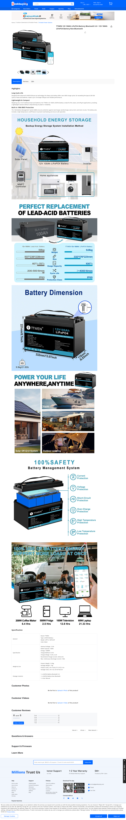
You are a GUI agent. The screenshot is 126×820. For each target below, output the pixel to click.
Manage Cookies (9, 816)
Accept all (98, 816)
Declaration (48, 788)
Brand (36, 8)
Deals (43, 8)
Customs (48, 790)
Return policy (49, 785)
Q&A (32, 81)
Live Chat (92, 790)
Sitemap (14, 796)
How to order (15, 783)
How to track (15, 785)
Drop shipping (32, 788)
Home (13, 22)
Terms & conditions (50, 783)
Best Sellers (26, 8)
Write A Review (18, 723)
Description (16, 81)
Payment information (34, 785)
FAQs (13, 792)
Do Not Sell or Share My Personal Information (51, 793)
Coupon (52, 8)
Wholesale (31, 787)
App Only (61, 8)
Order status (14, 794)
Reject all (117, 816)
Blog (69, 8)
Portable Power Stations (45, 22)
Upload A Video (62, 703)
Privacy (48, 787)
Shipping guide (32, 783)
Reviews (25, 81)
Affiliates (31, 790)
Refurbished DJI (79, 8)
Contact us (14, 788)
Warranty (14, 790)
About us (14, 787)
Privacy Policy (11, 811)
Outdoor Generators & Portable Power (26, 22)
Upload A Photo (62, 690)
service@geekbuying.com (97, 784)
